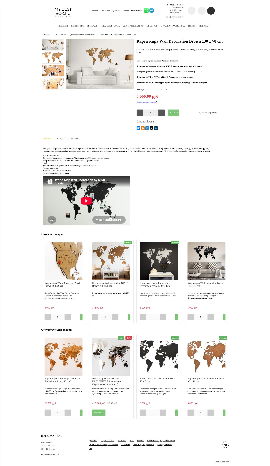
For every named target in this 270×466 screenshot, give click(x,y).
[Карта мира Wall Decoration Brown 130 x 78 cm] (99, 64)
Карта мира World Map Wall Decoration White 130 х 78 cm (155, 284)
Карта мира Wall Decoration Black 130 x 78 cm (205, 284)
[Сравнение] (202, 11)
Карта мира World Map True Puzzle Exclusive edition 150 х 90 (63, 380)
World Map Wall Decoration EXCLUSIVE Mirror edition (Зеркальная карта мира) (106, 381)
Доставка (116, 11)
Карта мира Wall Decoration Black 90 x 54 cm (157, 380)
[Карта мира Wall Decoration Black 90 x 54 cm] (159, 357)
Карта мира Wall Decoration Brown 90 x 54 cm (206, 380)
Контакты (122, 440)
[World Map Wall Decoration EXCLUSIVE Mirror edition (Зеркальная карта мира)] (111, 357)
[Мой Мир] (147, 128)
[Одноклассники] (143, 128)
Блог (132, 440)
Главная (46, 35)
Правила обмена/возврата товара (103, 444)
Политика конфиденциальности (161, 440)
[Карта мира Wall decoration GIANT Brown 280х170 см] (111, 261)
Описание (47, 138)
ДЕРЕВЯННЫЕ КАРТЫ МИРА (83, 35)
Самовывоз (105, 11)
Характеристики (61, 138)
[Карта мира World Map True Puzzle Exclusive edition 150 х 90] (63, 357)
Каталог (94, 11)
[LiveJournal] (156, 128)
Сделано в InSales (222, 462)
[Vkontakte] (225, 445)
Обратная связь (107, 440)
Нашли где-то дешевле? (143, 444)
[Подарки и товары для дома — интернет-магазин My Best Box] (63, 18)
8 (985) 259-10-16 (175, 4)
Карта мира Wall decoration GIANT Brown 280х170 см (110, 284)
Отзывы (74, 138)
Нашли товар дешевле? (147, 102)
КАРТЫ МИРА (60, 35)
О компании (136, 11)
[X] (151, 128)
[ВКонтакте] (138, 128)
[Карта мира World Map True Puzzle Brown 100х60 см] (63, 261)
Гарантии (125, 444)
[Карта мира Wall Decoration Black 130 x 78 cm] (206, 261)
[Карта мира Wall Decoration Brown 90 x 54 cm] (206, 357)
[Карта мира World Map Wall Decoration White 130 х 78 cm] (159, 261)
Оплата (126, 11)
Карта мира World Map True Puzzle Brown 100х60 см (63, 284)
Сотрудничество (165, 444)
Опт (90, 448)
